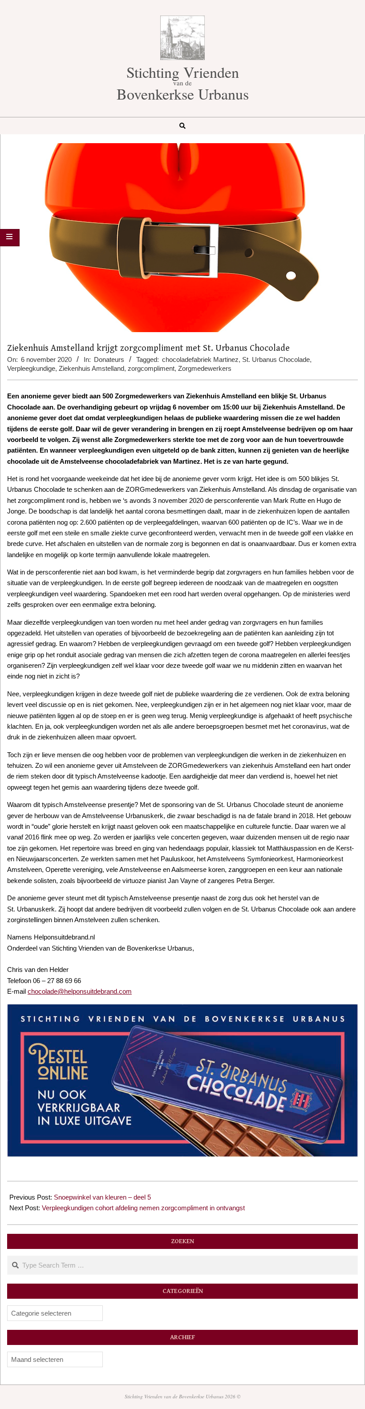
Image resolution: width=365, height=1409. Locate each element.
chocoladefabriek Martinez (200, 359)
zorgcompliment (151, 368)
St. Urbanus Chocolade (276, 359)
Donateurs (109, 359)
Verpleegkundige (31, 368)
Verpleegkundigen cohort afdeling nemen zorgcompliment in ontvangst (143, 1208)
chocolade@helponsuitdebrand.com (80, 991)
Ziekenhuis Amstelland (91, 368)
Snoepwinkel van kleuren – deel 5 (102, 1197)
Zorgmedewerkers (204, 368)
